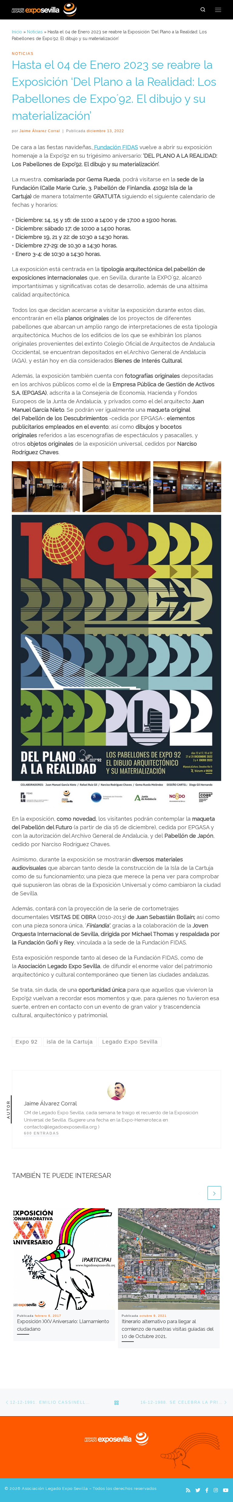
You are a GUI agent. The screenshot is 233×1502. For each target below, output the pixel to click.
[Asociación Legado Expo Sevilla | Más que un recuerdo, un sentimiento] (44, 9)
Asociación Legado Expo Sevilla (55, 1488)
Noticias (35, 31)
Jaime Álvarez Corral (39, 131)
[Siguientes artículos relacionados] (214, 1193)
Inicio (17, 31)
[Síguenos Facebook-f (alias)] (206, 1490)
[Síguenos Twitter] (197, 1490)
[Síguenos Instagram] (216, 1490)
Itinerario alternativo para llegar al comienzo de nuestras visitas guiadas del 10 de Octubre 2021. (168, 1329)
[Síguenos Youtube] (225, 1490)
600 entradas (41, 1133)
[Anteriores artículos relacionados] (199, 1193)
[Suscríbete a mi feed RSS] (188, 1490)
